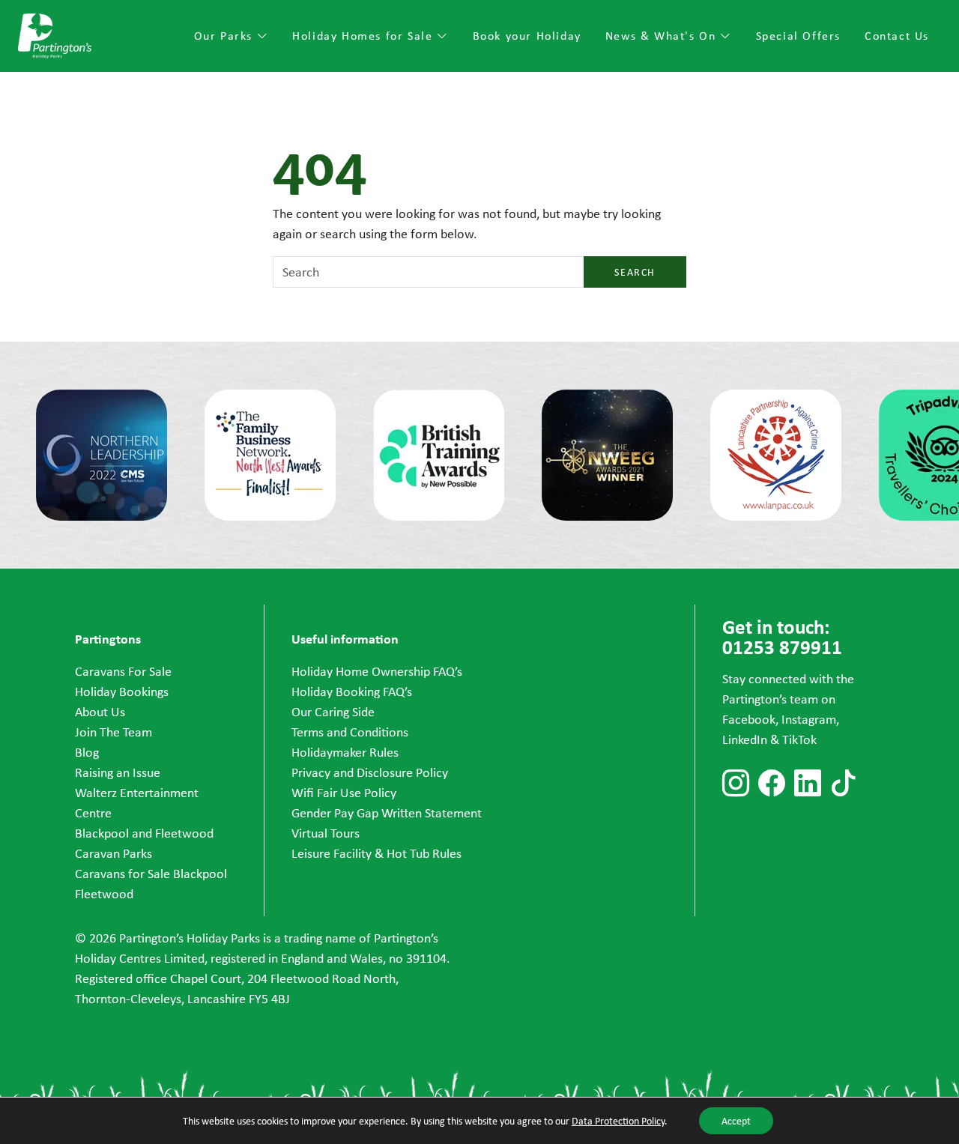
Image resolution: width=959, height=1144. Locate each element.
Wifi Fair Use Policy (343, 793)
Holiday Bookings (122, 691)
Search (635, 272)
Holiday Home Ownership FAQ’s (376, 671)
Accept (736, 1121)
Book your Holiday (527, 35)
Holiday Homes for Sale (364, 35)
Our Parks (225, 35)
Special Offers (798, 35)
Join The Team (113, 732)
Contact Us (897, 35)
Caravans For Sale (123, 671)
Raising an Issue (117, 772)
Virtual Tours (325, 833)
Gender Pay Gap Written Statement (386, 813)
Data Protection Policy (618, 1121)
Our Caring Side (333, 712)
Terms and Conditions (349, 732)
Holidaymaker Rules (345, 752)
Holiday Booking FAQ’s (351, 691)
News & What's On (662, 35)
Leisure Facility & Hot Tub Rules (376, 853)
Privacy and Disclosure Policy (369, 772)
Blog (87, 752)
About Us (100, 712)
